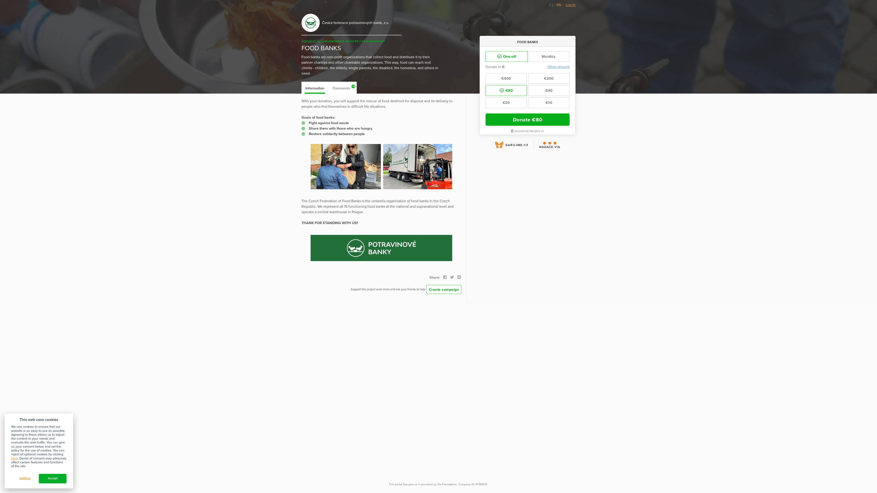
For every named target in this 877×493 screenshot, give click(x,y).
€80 (509, 90)
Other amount (558, 67)
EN (559, 5)
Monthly (548, 56)
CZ (552, 5)
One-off (509, 56)
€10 (549, 102)
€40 (549, 90)
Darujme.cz (410, 484)
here (14, 458)
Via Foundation (447, 484)
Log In (571, 5)
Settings (25, 478)
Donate (527, 120)
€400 (506, 78)
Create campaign (444, 289)
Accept (53, 478)
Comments (344, 88)
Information (314, 88)
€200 (549, 78)
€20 (506, 102)
